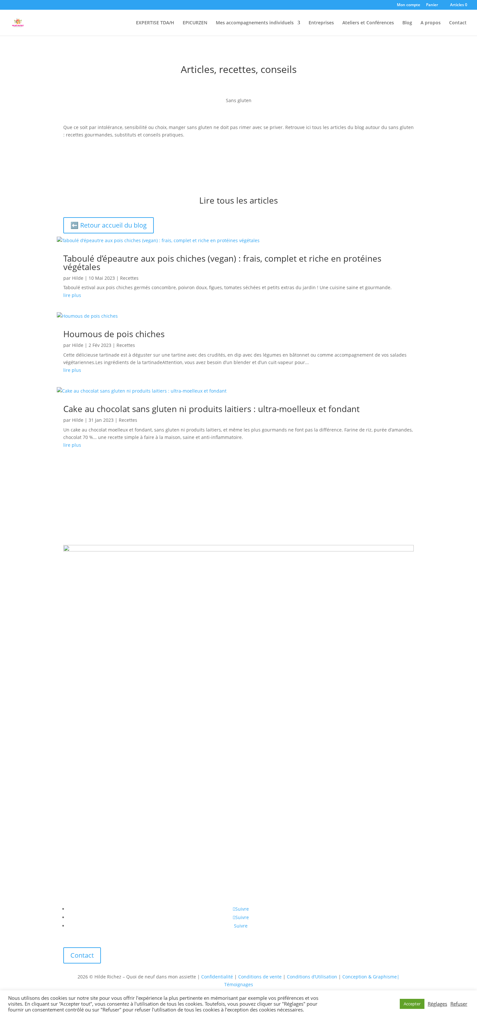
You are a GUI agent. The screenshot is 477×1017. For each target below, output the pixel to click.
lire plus (72, 295)
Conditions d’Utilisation (312, 977)
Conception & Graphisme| (370, 977)
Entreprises (321, 23)
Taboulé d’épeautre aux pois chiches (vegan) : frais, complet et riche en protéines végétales (222, 263)
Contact (458, 23)
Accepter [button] (412, 1004)
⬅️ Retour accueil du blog (108, 225)
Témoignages (238, 984)
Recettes (129, 278)
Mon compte (408, 5)
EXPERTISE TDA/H (155, 23)
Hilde (77, 278)
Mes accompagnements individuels (255, 23)
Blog (407, 23)
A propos (431, 23)
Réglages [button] (437, 1004)
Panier (432, 5)
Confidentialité (217, 977)
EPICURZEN (195, 23)
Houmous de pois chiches (114, 334)
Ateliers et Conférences (368, 23)
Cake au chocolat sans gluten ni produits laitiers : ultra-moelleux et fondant (211, 409)
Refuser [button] (458, 1004)
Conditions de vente (260, 977)
